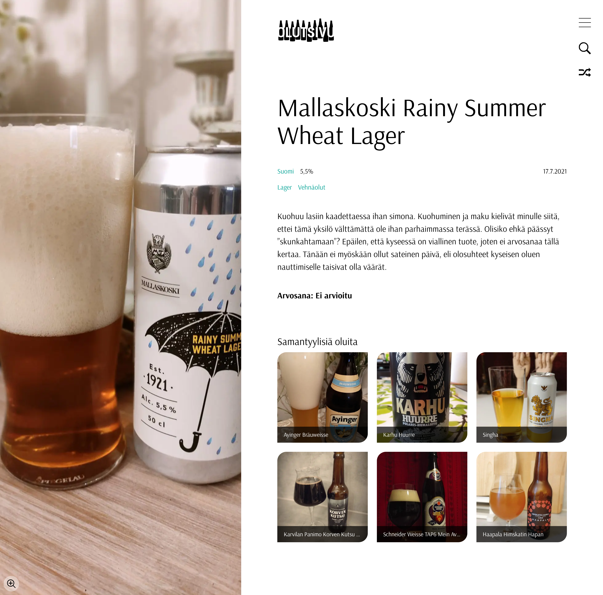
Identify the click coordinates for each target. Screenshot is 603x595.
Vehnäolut (311, 187)
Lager (284, 187)
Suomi (285, 171)
